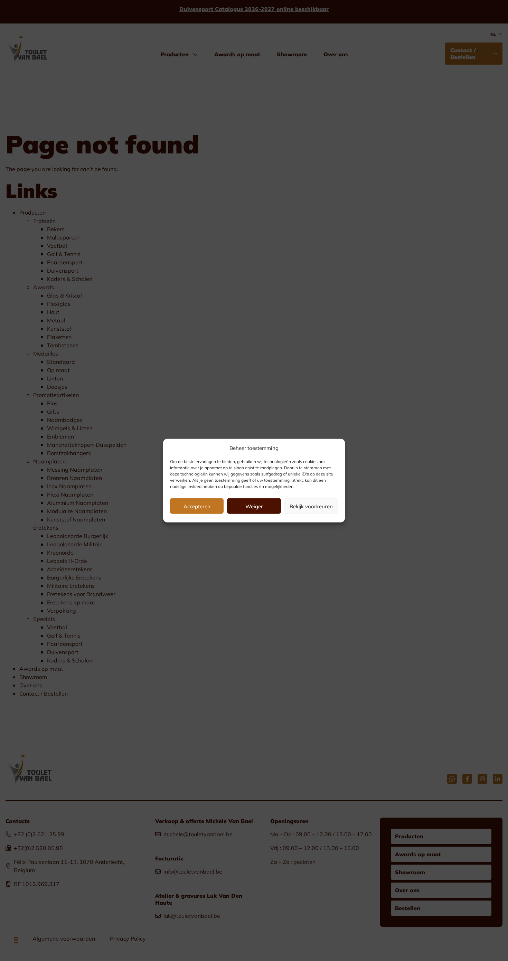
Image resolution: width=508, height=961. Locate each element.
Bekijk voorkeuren (311, 505)
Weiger (254, 505)
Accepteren (197, 505)
